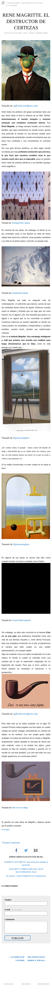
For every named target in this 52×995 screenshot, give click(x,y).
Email (36, 850)
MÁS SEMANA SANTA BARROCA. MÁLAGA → (37, 958)
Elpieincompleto (21, 437)
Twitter (26, 850)
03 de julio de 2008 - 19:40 (15, 33)
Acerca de (8, 984)
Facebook (16, 850)
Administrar (43, 984)
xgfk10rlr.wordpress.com (25, 105)
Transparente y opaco (21, 223)
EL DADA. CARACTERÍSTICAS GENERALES (26, 876)
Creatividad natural (20, 293)
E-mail (14, 910)
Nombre (8, 900)
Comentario (9, 919)
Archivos (26, 984)
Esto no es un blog (20, 808)
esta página (6, 829)
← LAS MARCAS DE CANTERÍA (16, 958)
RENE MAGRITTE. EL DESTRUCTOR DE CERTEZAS (26, 21)
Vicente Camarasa (11, 842)
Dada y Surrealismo (38, 33)
